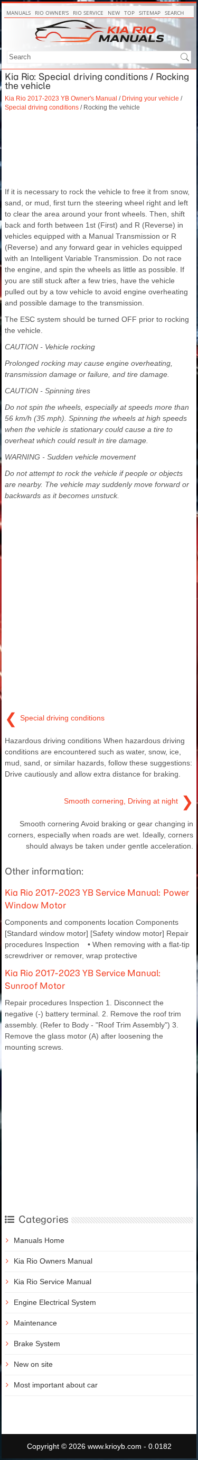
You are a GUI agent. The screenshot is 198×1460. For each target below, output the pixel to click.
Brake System (37, 1343)
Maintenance (35, 1323)
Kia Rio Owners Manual (53, 1261)
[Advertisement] (99, 149)
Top (129, 12)
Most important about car (56, 1385)
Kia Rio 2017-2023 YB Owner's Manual (61, 98)
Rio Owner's (52, 12)
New (114, 12)
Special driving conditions (42, 107)
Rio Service (88, 12)
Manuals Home (39, 1240)
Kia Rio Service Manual (52, 1281)
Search (174, 12)
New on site (33, 1364)
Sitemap (150, 12)
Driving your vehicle (150, 98)
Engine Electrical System (55, 1302)
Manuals (18, 12)
